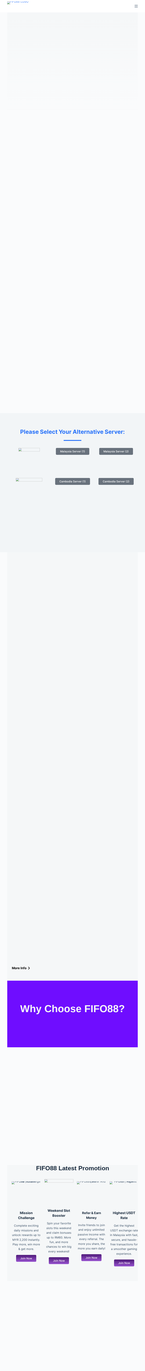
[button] (26, 1258)
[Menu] (136, 6)
